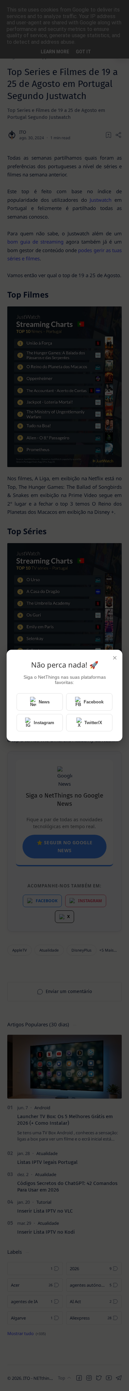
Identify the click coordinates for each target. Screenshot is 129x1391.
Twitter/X (93, 722)
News (44, 701)
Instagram (44, 722)
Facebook (94, 701)
